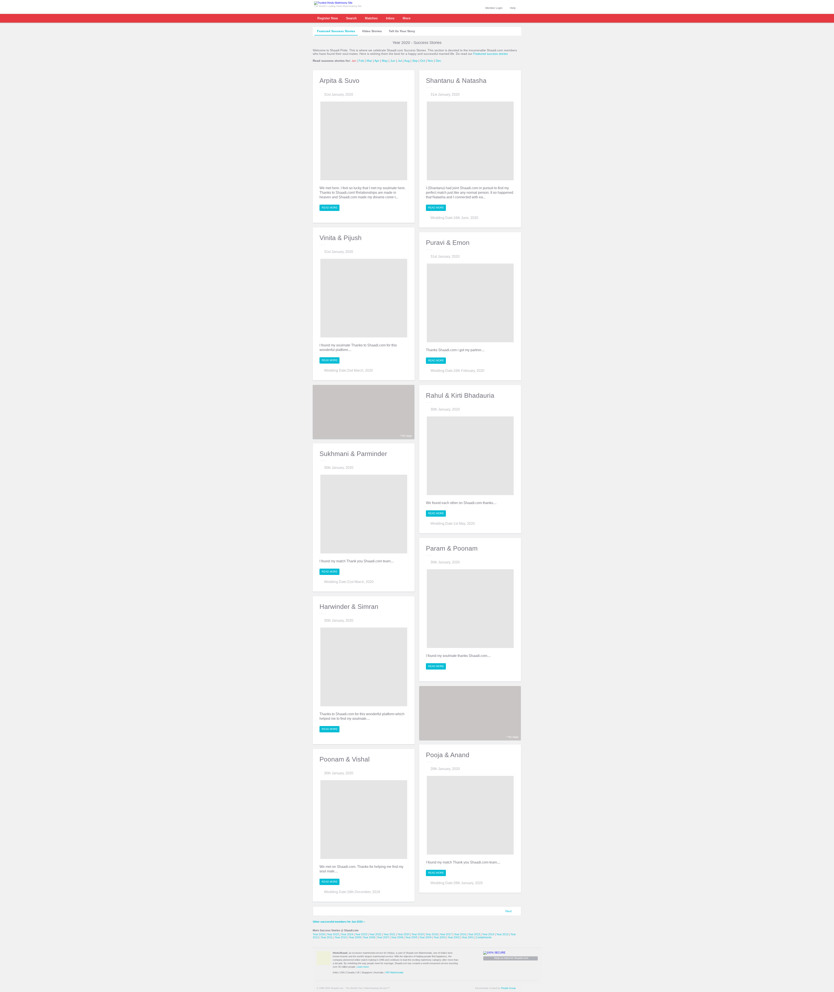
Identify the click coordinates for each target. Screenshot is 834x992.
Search (351, 18)
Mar (369, 60)
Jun (392, 60)
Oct (422, 60)
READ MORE (330, 207)
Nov (430, 60)
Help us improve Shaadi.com (511, 958)
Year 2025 (333, 934)
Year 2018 (432, 934)
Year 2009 (355, 937)
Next (508, 911)
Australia (378, 972)
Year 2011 (327, 937)
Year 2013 (502, 934)
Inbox (390, 18)
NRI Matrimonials (395, 972)
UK (358, 972)
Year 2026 (319, 934)
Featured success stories (490, 53)
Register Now (327, 18)
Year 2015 (474, 934)
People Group (508, 988)
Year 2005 (411, 937)
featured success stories (336, 31)
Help (513, 8)
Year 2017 (446, 934)
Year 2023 (361, 934)
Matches (371, 18)
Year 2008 (369, 937)
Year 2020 (403, 934)
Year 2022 (375, 934)
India (335, 972)
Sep (415, 60)
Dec (438, 60)
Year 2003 (440, 937)
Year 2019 (418, 934)
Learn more (363, 966)
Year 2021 (389, 934)
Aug (407, 60)
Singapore (367, 972)
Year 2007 (383, 937)
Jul (400, 60)
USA (342, 972)
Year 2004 (425, 937)
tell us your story (402, 31)
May (385, 60)
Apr (376, 60)
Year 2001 (468, 937)
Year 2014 (488, 934)
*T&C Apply (406, 435)
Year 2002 (454, 937)
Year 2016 (460, 934)
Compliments (483, 937)
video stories (372, 31)
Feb (361, 60)
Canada (350, 972)
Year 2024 (347, 934)
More (406, 18)
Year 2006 (397, 937)
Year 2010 (341, 937)
